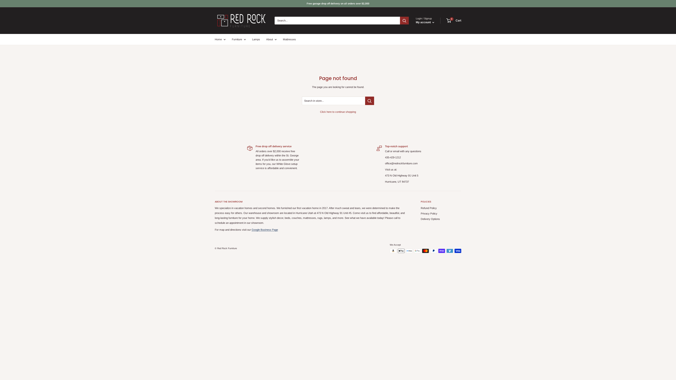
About (269, 39)
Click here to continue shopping (338, 111)
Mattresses (289, 39)
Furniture (237, 39)
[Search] (404, 20)
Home (218, 39)
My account (423, 22)
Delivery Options (430, 218)
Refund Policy (429, 208)
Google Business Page (265, 229)
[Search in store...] (369, 101)
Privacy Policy (429, 213)
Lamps (256, 39)
